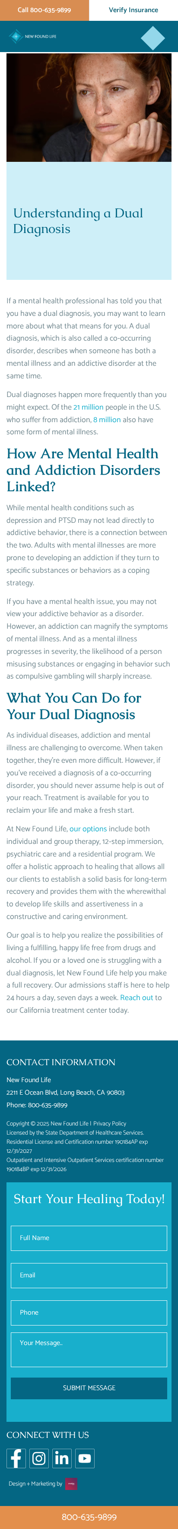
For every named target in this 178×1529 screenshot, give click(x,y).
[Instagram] (39, 1458)
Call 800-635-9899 (44, 10)
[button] (153, 38)
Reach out (136, 997)
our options (88, 829)
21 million (88, 407)
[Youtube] (85, 1458)
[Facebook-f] (16, 1458)
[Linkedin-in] (62, 1458)
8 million (107, 420)
